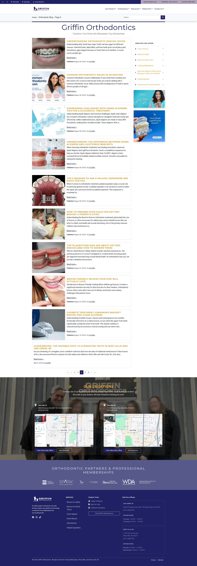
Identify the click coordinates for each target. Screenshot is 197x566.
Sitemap (160, 560)
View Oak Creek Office (45, 450)
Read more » (72, 58)
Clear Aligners (72, 514)
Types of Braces (97, 501)
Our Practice (110, 9)
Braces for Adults (73, 502)
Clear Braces (72, 523)
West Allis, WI (111, 405)
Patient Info (146, 9)
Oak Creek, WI (42, 405)
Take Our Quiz (95, 504)
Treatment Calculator (97, 508)
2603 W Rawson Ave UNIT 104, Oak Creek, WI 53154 (55, 408)
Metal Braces (72, 519)
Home (34, 17)
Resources (135, 9)
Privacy (153, 560)
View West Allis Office (114, 450)
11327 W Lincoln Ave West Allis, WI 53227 (130, 534)
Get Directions (64, 450)
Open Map (64, 430)
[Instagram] (7, 2)
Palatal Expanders (74, 528)
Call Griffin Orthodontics (104, 513)
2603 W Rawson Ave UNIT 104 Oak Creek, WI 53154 (141, 507)
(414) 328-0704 (43, 410)
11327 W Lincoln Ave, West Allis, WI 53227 (120, 408)
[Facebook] (2, 2)
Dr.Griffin (92, 62)
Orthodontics (123, 9)
